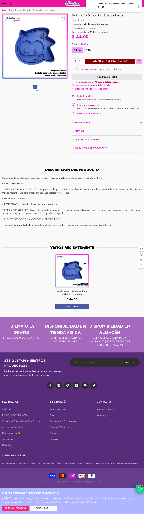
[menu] (4, 3)
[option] (35, 46)
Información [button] (58, 402)
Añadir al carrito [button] (72, 306)
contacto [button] (104, 402)
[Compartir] (63, 17)
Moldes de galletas (99, 32)
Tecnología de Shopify (80, 481)
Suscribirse (130, 362)
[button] (11, 3)
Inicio (4, 10)
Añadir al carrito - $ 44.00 (109, 61)
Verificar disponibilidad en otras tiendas (90, 88)
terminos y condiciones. (110, 69)
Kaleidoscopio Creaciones (95, 24)
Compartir (63, 17)
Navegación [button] (10, 402)
